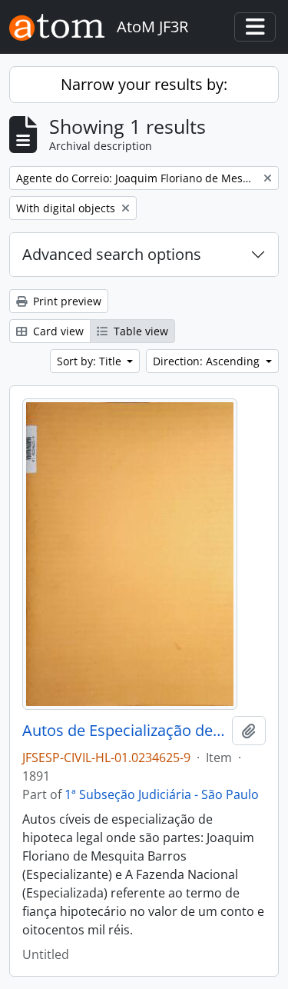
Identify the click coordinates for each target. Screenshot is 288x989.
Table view (139, 331)
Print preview (65, 301)
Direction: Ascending (208, 361)
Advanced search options (111, 254)
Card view (57, 331)
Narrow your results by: (144, 84)
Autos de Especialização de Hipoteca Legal (124, 730)
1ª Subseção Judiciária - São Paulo (162, 794)
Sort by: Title (90, 361)
